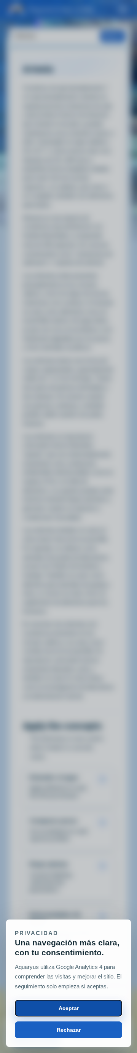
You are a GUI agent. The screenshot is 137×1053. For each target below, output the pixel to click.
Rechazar (69, 1030)
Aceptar (69, 1008)
